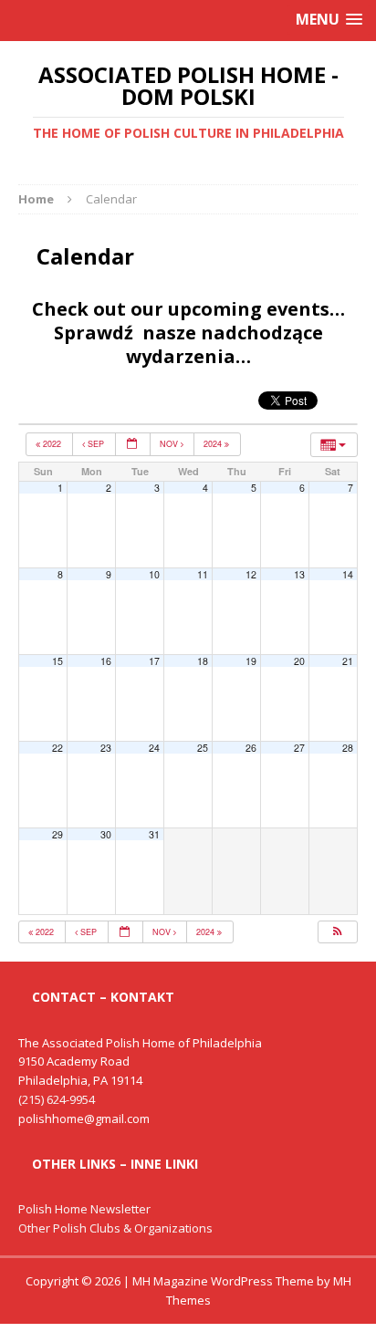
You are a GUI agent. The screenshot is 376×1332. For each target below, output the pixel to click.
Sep (96, 444)
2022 (52, 444)
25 (202, 747)
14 (347, 574)
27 (299, 747)
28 (347, 747)
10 (154, 574)
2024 (214, 444)
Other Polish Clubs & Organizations (115, 1228)
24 (154, 747)
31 (154, 834)
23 (105, 747)
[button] (337, 932)
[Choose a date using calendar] (133, 444)
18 (202, 661)
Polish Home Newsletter (84, 1209)
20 (299, 661)
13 (299, 574)
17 (154, 661)
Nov (170, 444)
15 (57, 661)
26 (250, 747)
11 (202, 574)
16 (105, 661)
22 (57, 747)
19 (250, 661)
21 (347, 661)
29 (57, 834)
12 (250, 574)
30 (105, 834)
